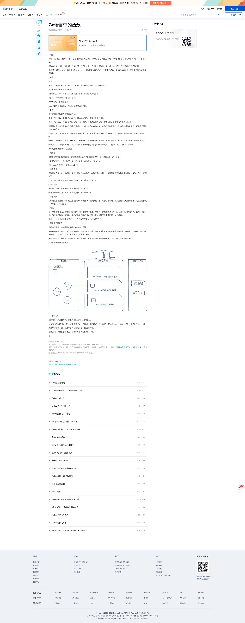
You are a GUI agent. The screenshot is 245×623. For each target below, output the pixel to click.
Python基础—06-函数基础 (62, 476)
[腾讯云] (8, 9)
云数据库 (147, 592)
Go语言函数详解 (58, 382)
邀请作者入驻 (78, 565)
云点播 (128, 603)
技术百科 (36, 578)
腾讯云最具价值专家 (122, 562)
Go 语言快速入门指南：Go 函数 (64, 421)
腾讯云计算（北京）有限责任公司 (108, 618)
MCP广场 (58, 14)
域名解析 (165, 592)
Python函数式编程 (59, 522)
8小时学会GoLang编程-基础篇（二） (66, 468)
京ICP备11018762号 (141, 618)
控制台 (219, 8)
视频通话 (129, 598)
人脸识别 (58, 598)
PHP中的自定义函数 (60, 460)
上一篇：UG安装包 (55, 361)
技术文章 (36, 562)
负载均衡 (75, 603)
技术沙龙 (36, 568)
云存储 (182, 592)
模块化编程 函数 (58, 483)
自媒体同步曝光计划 (81, 562)
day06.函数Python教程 (61, 413)
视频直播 (201, 592)
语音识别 (201, 598)
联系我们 (159, 568)
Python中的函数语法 (60, 515)
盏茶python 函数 (58, 437)
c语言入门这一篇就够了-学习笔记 (65, 507)
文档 (202, 8)
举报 (145, 30)
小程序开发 (165, 603)
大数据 (146, 603)
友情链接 (159, 572)
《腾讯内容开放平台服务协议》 (127, 347)
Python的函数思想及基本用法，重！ (66, 499)
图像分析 (147, 598)
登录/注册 (235, 8)
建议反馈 (210, 8)
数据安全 (58, 603)
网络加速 (129, 592)
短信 (91, 603)
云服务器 (75, 592)
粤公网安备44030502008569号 (147, 616)
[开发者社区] (22, 9)
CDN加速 (111, 598)
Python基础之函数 (59, 398)
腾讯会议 (75, 598)
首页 (4, 14)
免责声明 (159, 565)
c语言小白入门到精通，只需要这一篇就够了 (69, 530)
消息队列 (111, 592)
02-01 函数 (56, 491)
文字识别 (111, 603)
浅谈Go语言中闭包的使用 (62, 452)
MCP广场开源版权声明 (163, 575)
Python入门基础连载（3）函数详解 (66, 429)
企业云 (92, 598)
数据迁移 (201, 603)
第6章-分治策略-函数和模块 (63, 445)
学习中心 (36, 575)
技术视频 (36, 572)
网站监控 (183, 603)
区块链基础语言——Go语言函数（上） (67, 390)
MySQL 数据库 (167, 598)
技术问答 (36, 565)
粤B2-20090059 (128, 616)
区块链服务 (94, 592)
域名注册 (58, 592)
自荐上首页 (78, 568)
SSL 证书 (183, 598)
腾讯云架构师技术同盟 (122, 565)
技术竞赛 (77, 572)
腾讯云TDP (118, 572)
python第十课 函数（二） (62, 406)
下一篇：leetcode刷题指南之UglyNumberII (63, 364)
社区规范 (159, 562)
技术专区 (36, 582)
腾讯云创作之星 (120, 568)
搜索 (219, 15)
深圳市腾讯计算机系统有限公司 (97, 616)
